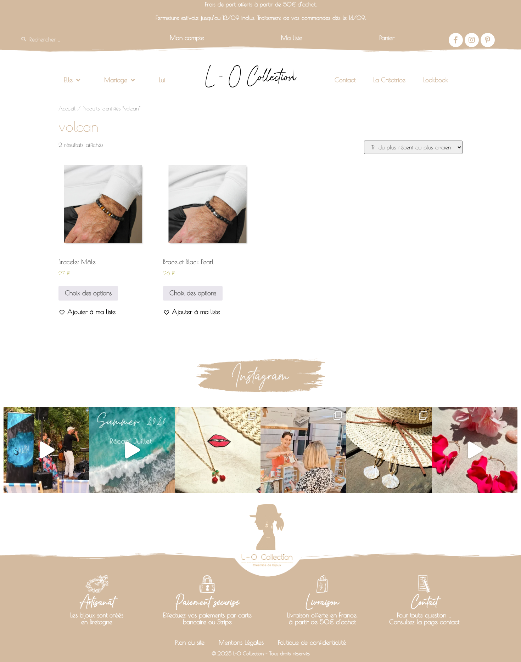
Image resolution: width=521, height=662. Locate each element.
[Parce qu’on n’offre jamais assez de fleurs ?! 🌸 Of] (474, 450)
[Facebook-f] (456, 40)
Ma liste (291, 37)
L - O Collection (250, 76)
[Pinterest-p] (488, 40)
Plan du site (190, 642)
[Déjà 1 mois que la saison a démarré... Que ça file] (132, 450)
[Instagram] (472, 40)
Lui (162, 80)
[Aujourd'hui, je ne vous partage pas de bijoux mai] (46, 450)
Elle (68, 80)
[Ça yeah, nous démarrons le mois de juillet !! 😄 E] (303, 450)
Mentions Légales (241, 642)
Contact (345, 80)
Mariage (115, 80)
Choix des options (88, 293)
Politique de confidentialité (312, 642)
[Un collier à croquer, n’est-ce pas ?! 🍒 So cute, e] (217, 450)
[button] (87, 311)
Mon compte (187, 37)
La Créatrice (389, 80)
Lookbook (435, 80)
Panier (386, 37)
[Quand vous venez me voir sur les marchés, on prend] (389, 450)
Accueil (66, 108)
